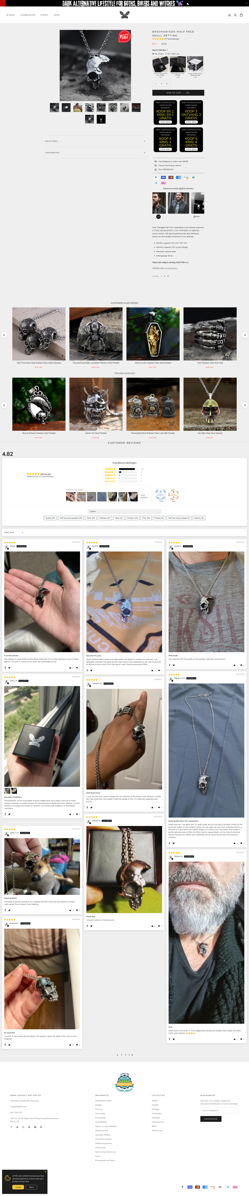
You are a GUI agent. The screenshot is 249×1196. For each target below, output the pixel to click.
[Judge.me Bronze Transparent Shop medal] (173, 495)
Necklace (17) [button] (105, 518)
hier (187, 262)
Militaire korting (101, 1130)
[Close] (45, 1171)
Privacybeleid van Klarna (105, 1160)
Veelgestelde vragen (103, 1100)
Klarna (97, 1156)
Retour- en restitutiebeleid (105, 1126)
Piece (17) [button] (119, 518)
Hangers (155, 1105)
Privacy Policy (24, 1181)
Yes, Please (159, 54)
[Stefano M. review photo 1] (206, 943)
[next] (245, 335)
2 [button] (121, 1055)
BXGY (154, 1126)
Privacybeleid (100, 1118)
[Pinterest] (168, 276)
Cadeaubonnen (158, 1122)
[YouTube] (35, 1126)
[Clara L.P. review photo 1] (42, 736)
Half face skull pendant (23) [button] (71, 518)
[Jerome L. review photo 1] (206, 601)
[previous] (4, 335)
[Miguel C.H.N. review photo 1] (206, 750)
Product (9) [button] (159, 518)
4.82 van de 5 (45, 474)
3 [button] (125, 1055)
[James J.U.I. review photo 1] (42, 866)
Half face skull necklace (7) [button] (179, 518)
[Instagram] (23, 1126)
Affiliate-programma (103, 1143)
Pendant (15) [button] (132, 518)
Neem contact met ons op (105, 1152)
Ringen (154, 1100)
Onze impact (100, 1113)
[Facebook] (161, 276)
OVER (57, 15)
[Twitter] (164, 276)
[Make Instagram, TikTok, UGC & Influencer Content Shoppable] (196, 217)
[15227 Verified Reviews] (124, 1092)
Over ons (99, 1109)
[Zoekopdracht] (235, 15)
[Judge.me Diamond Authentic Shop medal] (160, 495)
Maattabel (51, 141)
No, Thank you (173, 54)
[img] (9, 542)
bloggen (98, 1105)
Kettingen (156, 1109)
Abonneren (211, 1119)
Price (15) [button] (146, 518)
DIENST (44, 15)
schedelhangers (171, 268)
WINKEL (10, 15)
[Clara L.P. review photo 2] (7, 791)
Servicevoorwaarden (103, 1139)
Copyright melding (102, 1135)
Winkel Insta (157, 1130)
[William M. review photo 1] (124, 869)
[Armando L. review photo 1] (42, 978)
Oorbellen (156, 1118)
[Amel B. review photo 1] (124, 602)
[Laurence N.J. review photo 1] (124, 739)
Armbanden (156, 1113)
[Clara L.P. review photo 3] (14, 791)
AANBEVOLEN (27, 15)
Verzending (52, 153)
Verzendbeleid (100, 1122)
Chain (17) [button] (91, 518)
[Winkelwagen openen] (241, 14)
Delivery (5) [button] (198, 518)
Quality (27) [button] (50, 518)
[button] (158, 39)
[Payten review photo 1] (42, 601)
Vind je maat (100, 1147)
